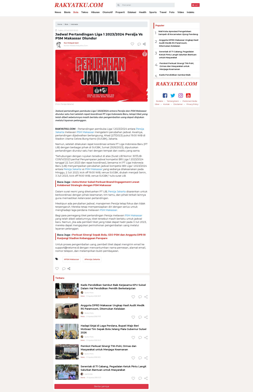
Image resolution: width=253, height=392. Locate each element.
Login (196, 5)
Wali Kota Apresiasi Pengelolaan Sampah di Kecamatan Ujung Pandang (178, 33)
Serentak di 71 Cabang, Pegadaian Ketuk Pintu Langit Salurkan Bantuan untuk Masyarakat (177, 54)
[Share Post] (144, 44)
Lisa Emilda (89, 374)
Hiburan (95, 12)
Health (142, 12)
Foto (171, 12)
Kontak (166, 104)
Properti (120, 12)
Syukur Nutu (89, 293)
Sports (153, 12)
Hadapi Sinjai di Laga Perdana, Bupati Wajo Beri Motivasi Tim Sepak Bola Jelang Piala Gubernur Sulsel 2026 (113, 329)
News (58, 12)
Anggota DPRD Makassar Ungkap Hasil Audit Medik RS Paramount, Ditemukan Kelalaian (178, 43)
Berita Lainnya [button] (101, 386)
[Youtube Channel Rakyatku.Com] (188, 95)
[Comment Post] (140, 297)
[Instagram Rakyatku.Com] (180, 95)
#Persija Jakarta (92, 259)
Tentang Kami (173, 101)
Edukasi (132, 12)
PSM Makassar (85, 132)
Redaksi (159, 101)
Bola (75, 12)
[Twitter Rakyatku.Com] (173, 95)
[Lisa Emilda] (82, 374)
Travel (163, 12)
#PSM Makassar (71, 259)
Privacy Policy (192, 104)
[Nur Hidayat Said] (58, 44)
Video (180, 12)
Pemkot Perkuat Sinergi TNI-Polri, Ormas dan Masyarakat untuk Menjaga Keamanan (177, 66)
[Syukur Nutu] (82, 293)
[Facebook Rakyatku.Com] (165, 95)
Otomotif (108, 12)
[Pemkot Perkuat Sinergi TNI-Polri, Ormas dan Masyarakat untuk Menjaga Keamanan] (67, 351)
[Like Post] (133, 44)
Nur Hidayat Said (71, 43)
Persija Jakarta (72, 169)
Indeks (190, 12)
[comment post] (139, 44)
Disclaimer (178, 104)
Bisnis (67, 12)
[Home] (78, 5)
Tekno (84, 12)
